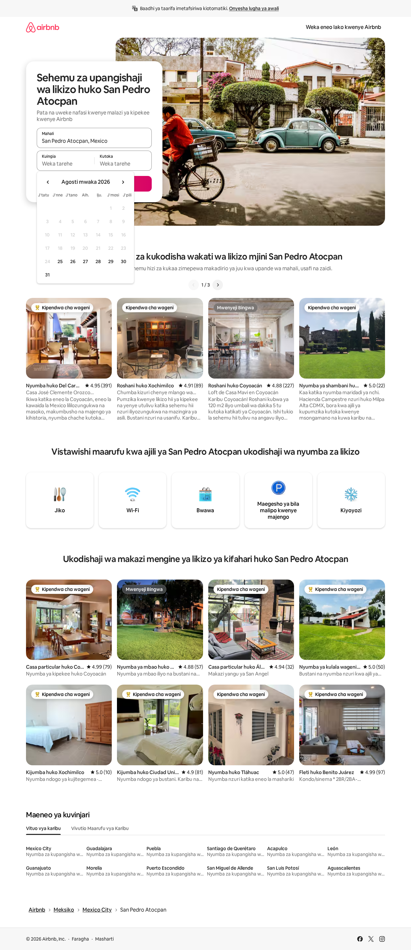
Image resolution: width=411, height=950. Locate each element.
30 (123, 261)
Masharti (104, 939)
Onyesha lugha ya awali (254, 8)
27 (85, 261)
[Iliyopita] (193, 285)
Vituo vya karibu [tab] (43, 828)
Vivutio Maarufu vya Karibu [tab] (100, 828)
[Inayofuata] (217, 285)
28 (98, 261)
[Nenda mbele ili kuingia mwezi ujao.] (123, 182)
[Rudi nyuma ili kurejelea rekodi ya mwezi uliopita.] (48, 182)
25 (60, 261)
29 (110, 261)
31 (47, 275)
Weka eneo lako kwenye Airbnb (343, 27)
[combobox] (94, 141)
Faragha (80, 939)
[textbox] (65, 163)
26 (72, 261)
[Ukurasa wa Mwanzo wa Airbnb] (42, 27)
